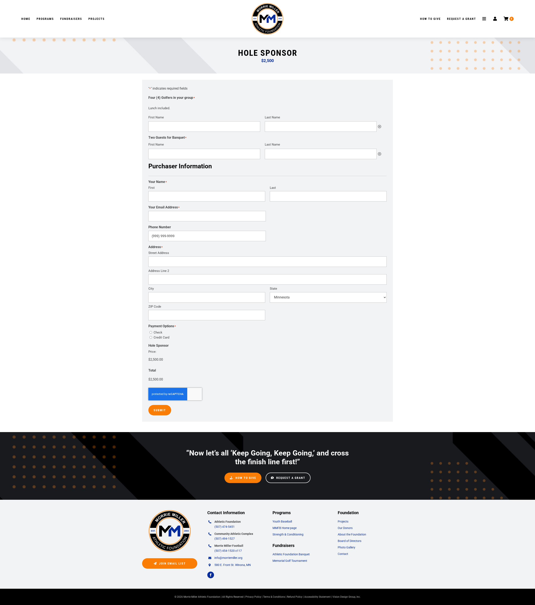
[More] (484, 19)
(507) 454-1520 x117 (228, 550)
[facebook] (210, 575)
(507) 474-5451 (224, 526)
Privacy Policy (253, 596)
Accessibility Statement (317, 596)
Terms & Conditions (274, 596)
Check (158, 332)
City (151, 288)
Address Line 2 (158, 271)
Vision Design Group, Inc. (346, 596)
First (151, 188)
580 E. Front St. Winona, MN (232, 565)
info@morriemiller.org (228, 557)
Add (379, 126)
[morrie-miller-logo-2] (267, 5)
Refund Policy (294, 596)
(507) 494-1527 (224, 538)
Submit (160, 410)
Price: (152, 352)
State (273, 288)
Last (273, 188)
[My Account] (495, 19)
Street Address (158, 253)
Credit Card (161, 337)
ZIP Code (154, 306)
